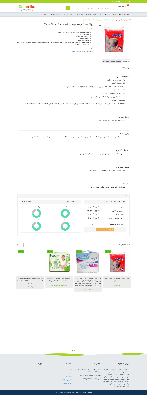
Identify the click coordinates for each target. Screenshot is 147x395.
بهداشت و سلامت (111, 14)
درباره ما (46, 14)
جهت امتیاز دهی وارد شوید (105, 230)
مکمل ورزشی (79, 14)
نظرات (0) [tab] (106, 61)
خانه (130, 20)
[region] (73, 323)
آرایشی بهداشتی (125, 14)
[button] (100, 25)
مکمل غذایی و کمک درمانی (94, 14)
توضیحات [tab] (126, 61)
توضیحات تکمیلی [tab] (116, 61)
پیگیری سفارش (114, 2)
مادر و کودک (68, 14)
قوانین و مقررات (67, 380)
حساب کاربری (125, 2)
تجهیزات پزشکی (56, 14)
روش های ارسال (67, 383)
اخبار (71, 369)
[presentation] (22, 245)
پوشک (115, 20)
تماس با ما (69, 376)
